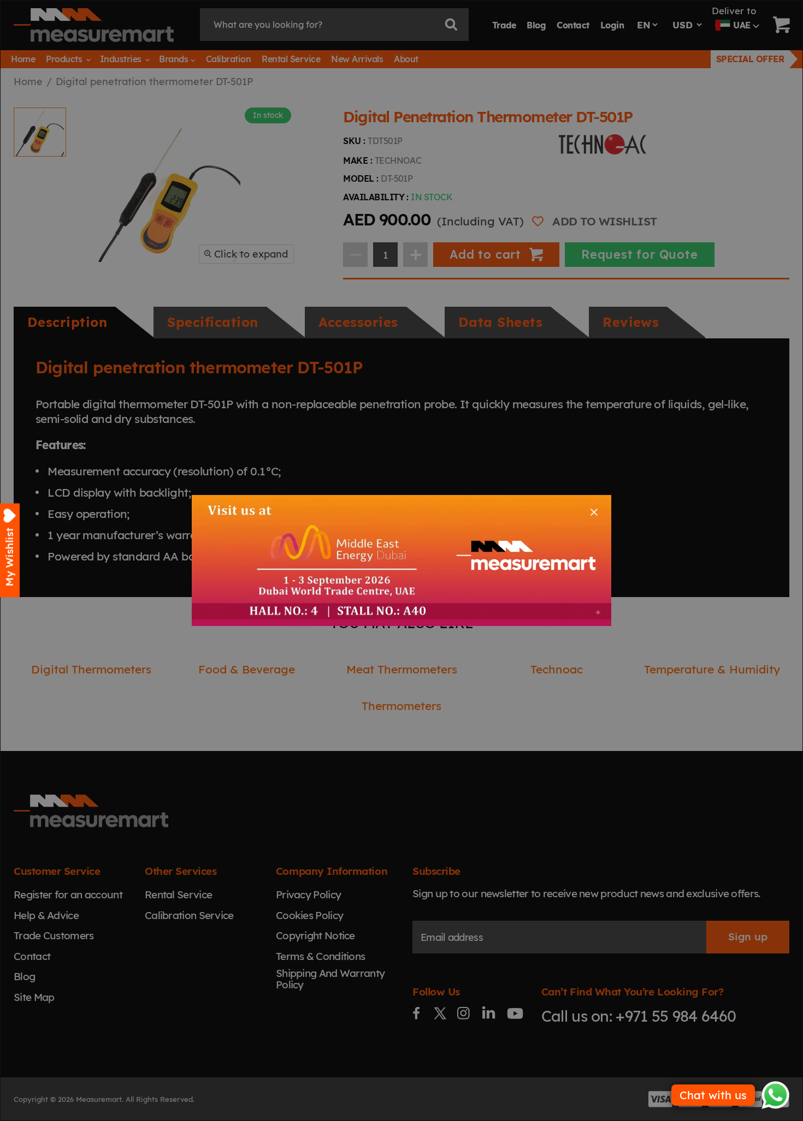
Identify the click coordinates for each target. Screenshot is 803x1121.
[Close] (594, 512)
